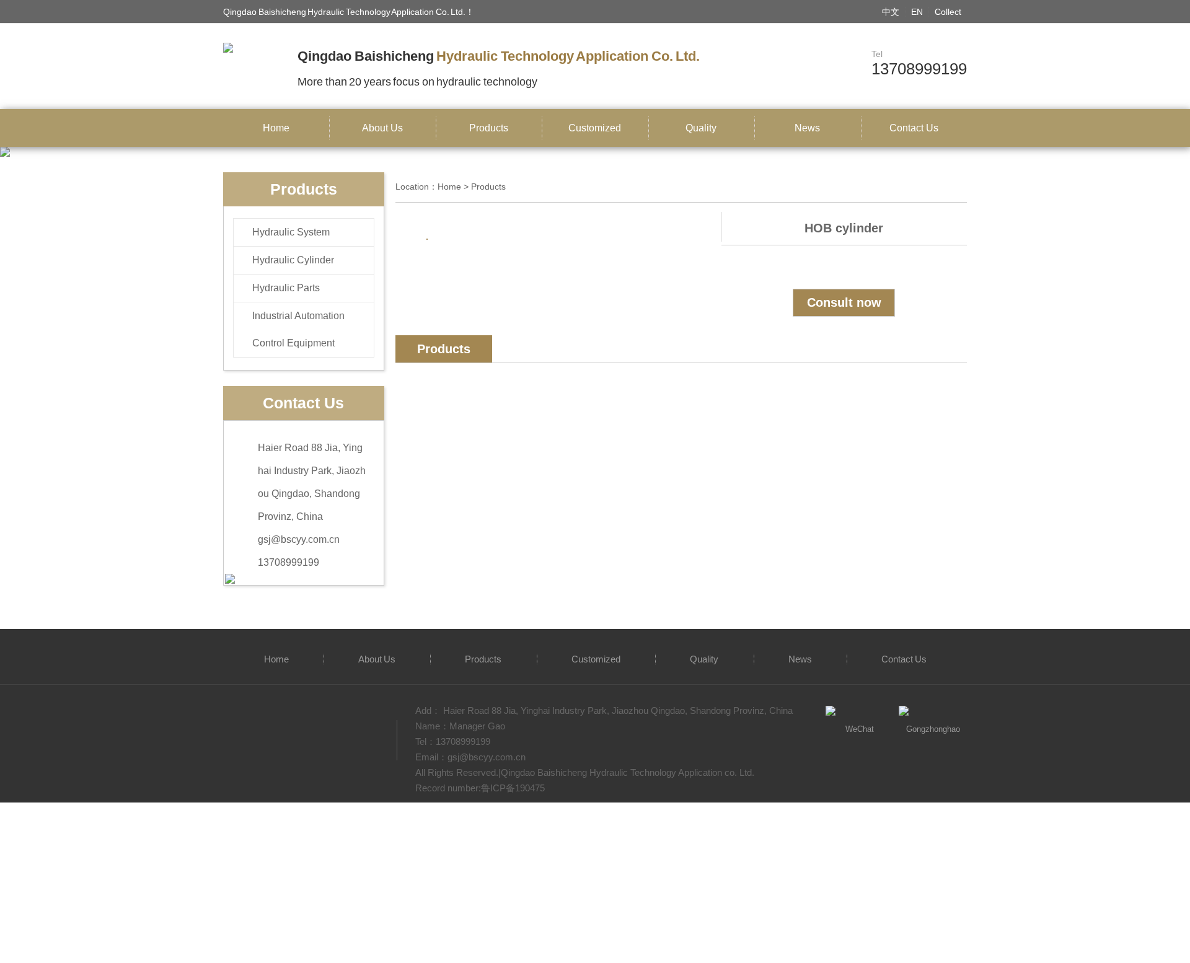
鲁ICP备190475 (513, 788)
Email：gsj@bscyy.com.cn (470, 757)
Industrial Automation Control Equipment (298, 329)
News (807, 128)
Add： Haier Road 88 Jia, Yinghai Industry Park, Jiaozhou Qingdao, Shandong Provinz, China (604, 710)
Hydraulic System (291, 232)
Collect (948, 12)
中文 (890, 12)
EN (917, 12)
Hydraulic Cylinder (293, 260)
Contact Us (913, 128)
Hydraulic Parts (286, 288)
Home (276, 128)
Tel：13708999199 (452, 741)
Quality (700, 128)
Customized (594, 128)
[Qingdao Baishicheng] (228, 47)
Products (488, 128)
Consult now (844, 302)
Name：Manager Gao (460, 726)
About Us (382, 128)
